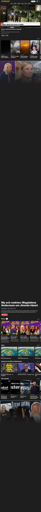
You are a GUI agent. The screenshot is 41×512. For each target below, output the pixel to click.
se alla (38, 38)
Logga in (33, 1)
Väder (7, 35)
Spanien (3, 35)
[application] (20, 16)
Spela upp (5, 314)
